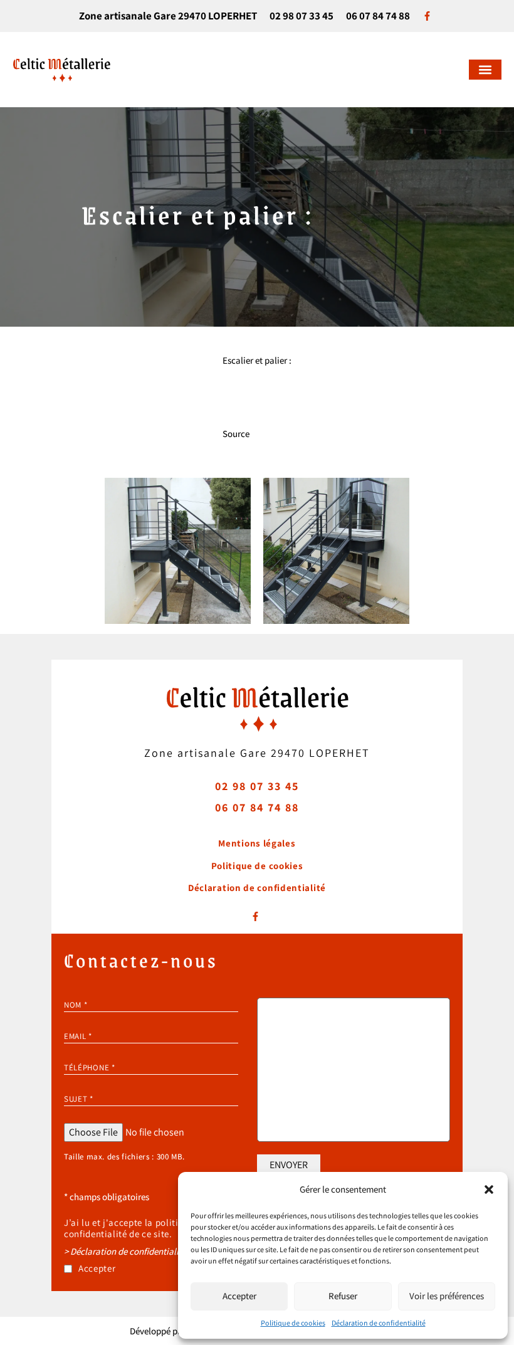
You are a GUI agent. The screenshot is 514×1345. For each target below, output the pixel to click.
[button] (489, 1189)
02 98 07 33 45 (301, 16)
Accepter (239, 1296)
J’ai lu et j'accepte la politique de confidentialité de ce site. (135, 1228)
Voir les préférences (446, 1296)
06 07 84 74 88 (378, 16)
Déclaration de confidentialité (379, 1322)
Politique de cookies (293, 1322)
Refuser (342, 1296)
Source (236, 434)
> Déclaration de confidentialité (125, 1251)
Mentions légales (256, 843)
